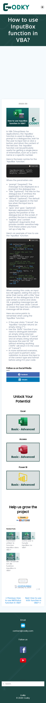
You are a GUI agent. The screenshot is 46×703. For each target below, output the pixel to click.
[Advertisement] (23, 75)
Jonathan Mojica (24, 586)
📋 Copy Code (33, 166)
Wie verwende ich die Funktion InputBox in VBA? (12, 566)
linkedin (24, 380)
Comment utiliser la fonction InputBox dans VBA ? (12, 545)
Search (23, 680)
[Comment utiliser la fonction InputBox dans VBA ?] (13, 536)
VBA (26, 103)
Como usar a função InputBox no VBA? (27, 544)
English (21, 103)
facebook (24, 374)
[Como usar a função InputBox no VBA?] (28, 536)
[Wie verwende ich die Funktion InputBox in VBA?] (13, 556)
